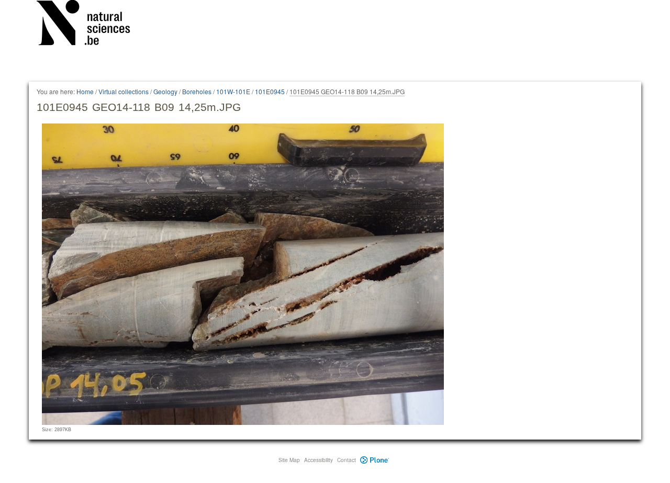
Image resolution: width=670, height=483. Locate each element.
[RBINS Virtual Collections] (90, 24)
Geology (165, 91)
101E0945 (270, 91)
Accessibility (318, 460)
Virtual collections (123, 91)
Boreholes (196, 91)
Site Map (289, 460)
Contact (346, 460)
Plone (374, 460)
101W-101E (233, 91)
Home (85, 91)
